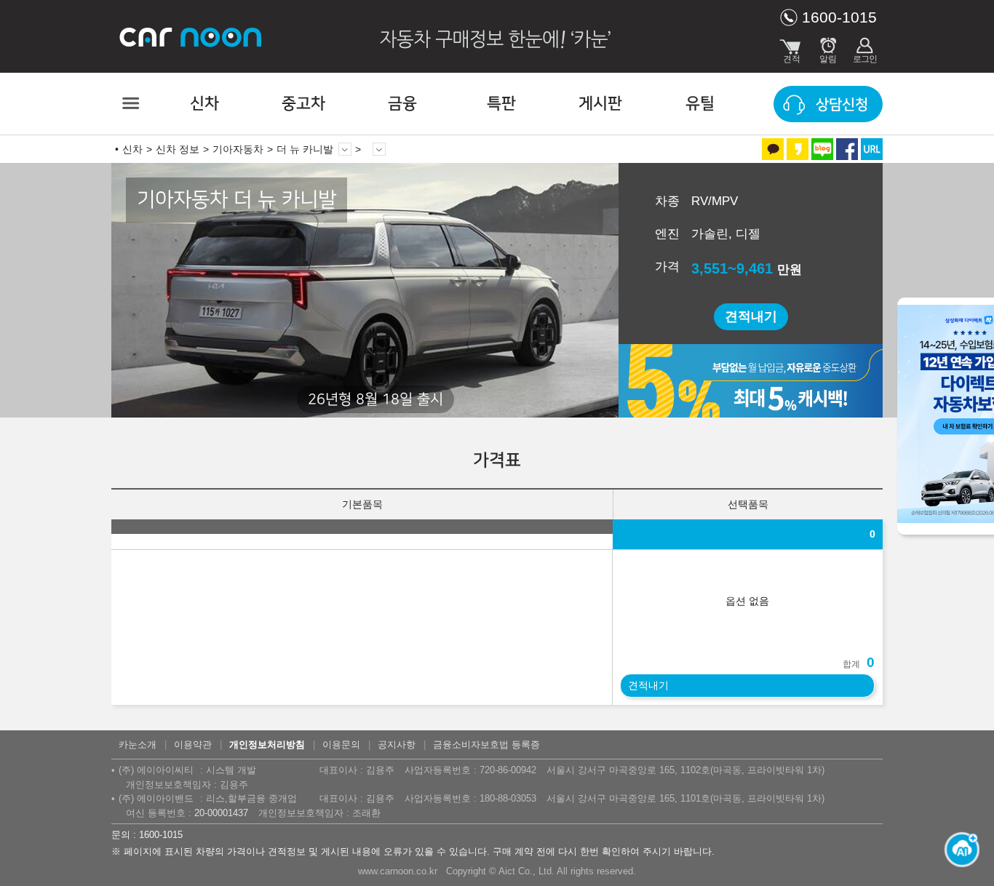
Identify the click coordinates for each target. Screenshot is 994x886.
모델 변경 (344, 149)
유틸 (700, 104)
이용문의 (341, 744)
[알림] (828, 47)
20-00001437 (221, 812)
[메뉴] (129, 103)
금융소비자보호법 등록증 (486, 744)
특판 (501, 104)
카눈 (191, 36)
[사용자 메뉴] (864, 47)
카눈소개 (137, 744)
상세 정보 (379, 149)
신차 (204, 104)
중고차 (303, 104)
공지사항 (397, 744)
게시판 (600, 104)
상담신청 (842, 105)
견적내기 (751, 316)
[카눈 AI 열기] (957, 849)
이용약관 (193, 744)
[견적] (792, 47)
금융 (402, 104)
